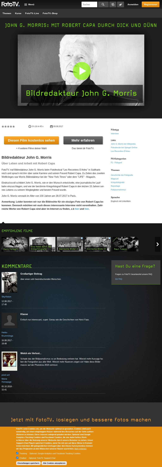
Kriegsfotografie (118, 182)
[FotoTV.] (11, 4)
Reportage (115, 186)
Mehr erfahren (83, 140)
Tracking (23, 453)
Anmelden (133, 4)
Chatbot (22, 458)
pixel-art (6, 375)
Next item (157, 244)
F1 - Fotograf (116, 163)
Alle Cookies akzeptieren (54, 463)
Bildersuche (112, 4)
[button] (82, 71)
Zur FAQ (118, 279)
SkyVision (6, 296)
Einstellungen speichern (28, 463)
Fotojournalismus (118, 190)
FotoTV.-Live (32, 13)
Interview (115, 134)
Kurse (18, 13)
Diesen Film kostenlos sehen (31, 140)
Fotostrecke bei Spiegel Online (124, 147)
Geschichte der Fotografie (122, 175)
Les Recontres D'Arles (120, 151)
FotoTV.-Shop (50, 13)
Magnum (114, 179)
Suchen (103, 4)
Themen (7, 13)
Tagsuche (120, 4)
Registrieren (150, 4)
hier (77, 208)
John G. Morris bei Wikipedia (123, 144)
